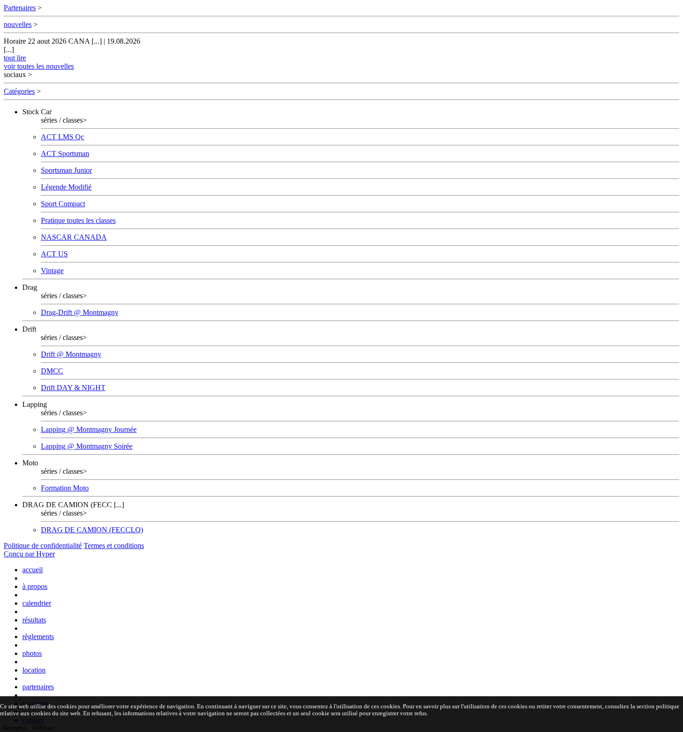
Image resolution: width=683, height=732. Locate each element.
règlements (38, 636)
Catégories (19, 91)
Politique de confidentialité (43, 545)
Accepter (15, 728)
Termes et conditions (114, 545)
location (34, 670)
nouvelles (18, 24)
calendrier (36, 603)
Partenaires (20, 8)
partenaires (38, 687)
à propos (34, 586)
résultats (34, 620)
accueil (32, 570)
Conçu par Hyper (29, 554)
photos (32, 653)
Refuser (43, 728)
